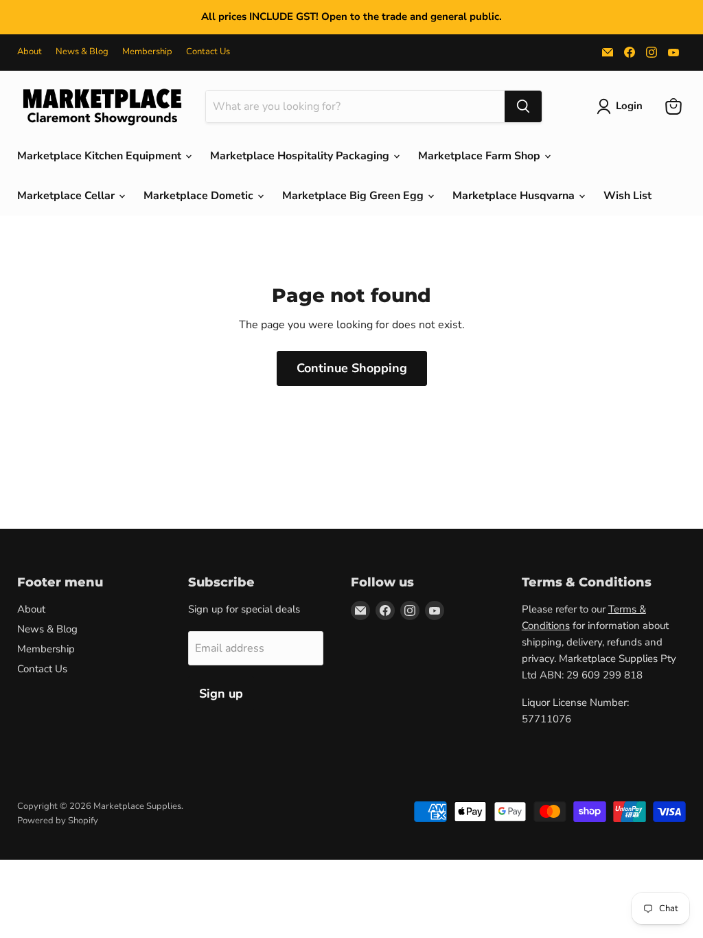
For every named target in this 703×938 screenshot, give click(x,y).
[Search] (523, 106)
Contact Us (208, 52)
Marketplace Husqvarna (514, 195)
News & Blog (82, 52)
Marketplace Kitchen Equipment (100, 155)
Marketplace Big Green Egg (354, 195)
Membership (147, 52)
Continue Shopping (352, 368)
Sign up (221, 693)
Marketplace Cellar (67, 195)
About (29, 52)
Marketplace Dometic (199, 195)
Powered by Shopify (57, 820)
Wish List (627, 195)
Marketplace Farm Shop (480, 155)
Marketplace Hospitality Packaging (301, 155)
